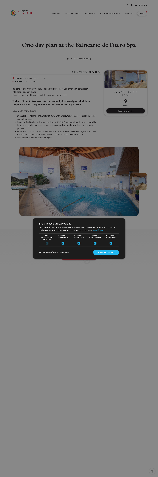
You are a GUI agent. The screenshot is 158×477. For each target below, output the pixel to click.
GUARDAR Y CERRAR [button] (106, 252)
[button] (54, 252)
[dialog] (79, 238)
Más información (99, 230)
